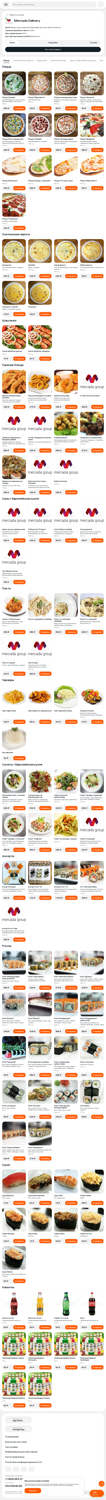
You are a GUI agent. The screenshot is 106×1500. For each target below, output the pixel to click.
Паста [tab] (103, 60)
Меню (12, 42)
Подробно (53, 42)
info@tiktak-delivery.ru (17, 1485)
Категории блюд (14, 1457)
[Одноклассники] (24, 1469)
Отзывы (93, 42)
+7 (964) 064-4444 (15, 1479)
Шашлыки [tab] (42, 60)
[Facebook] (16, 1469)
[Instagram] (31, 1469)
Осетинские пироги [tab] (23, 60)
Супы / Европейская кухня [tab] (83, 60)
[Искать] (94, 4)
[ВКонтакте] (8, 1469)
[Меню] (6, 4)
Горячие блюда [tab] (58, 60)
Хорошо (32, 1491)
